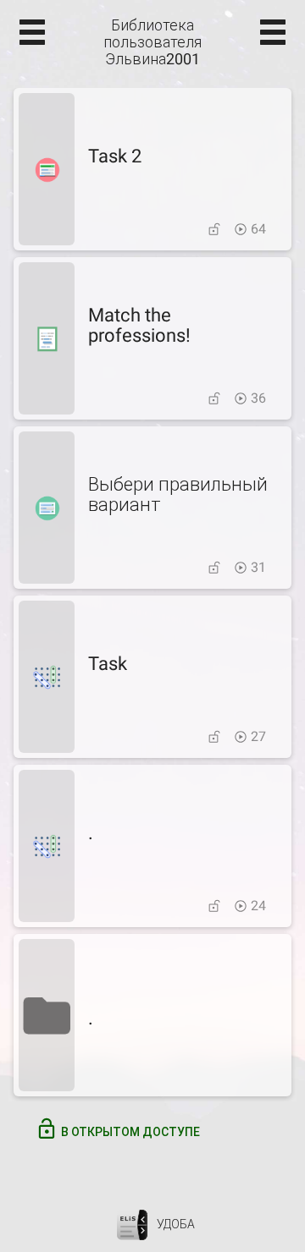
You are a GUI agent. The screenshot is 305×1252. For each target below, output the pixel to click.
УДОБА (176, 1224)
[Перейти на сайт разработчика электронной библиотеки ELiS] (132, 1224)
